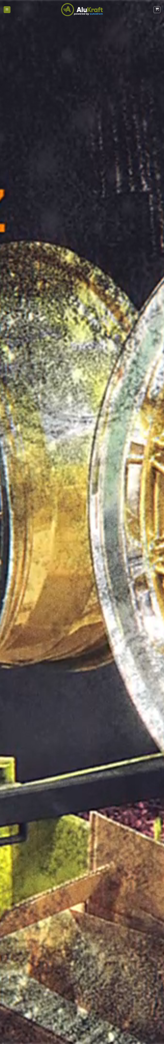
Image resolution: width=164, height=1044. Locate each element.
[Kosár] (157, 9)
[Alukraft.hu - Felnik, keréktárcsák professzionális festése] (82, 10)
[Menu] (7, 9)
